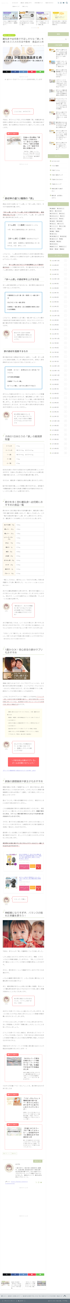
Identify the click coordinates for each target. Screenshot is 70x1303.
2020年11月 (59, 370)
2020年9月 (59, 380)
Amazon (32, 866)
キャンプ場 (63, 226)
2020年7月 (59, 389)
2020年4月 (59, 403)
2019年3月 (59, 453)
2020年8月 (59, 384)
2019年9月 (59, 425)
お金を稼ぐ (60, 221)
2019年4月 (59, 448)
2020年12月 (59, 366)
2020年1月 (59, 416)
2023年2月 (59, 306)
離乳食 (14, 1153)
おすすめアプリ (54, 213)
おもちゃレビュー (54, 216)
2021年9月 (59, 343)
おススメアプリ (54, 218)
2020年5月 (59, 398)
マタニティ (53, 228)
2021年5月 (59, 352)
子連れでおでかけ (49, 2)
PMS (52, 211)
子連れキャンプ (15, 6)
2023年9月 (59, 283)
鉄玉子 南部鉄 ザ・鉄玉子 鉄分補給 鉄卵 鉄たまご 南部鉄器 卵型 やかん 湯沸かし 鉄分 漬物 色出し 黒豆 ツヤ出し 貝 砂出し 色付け (30, 856)
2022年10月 (59, 315)
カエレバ (27, 860)
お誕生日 (53, 221)
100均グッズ (61, 208)
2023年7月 (59, 293)
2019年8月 (59, 430)
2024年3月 (59, 270)
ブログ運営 (55, 166)
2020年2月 (59, 412)
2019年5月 (59, 444)
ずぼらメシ (53, 223)
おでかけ (62, 213)
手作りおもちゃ (54, 244)
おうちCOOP (15, 2)
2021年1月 (59, 361)
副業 (58, 231)
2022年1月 (59, 334)
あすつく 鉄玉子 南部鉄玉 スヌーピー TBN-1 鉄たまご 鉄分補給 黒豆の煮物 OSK (30, 878)
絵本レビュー (63, 246)
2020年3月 (59, 407)
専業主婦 (53, 241)
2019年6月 (59, 439)
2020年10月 (59, 375)
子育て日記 (64, 236)
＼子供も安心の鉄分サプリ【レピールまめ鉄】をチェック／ (23, 761)
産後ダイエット (54, 246)
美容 (52, 249)
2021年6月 (59, 348)
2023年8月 (59, 288)
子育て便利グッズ (39, 2)
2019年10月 (59, 421)
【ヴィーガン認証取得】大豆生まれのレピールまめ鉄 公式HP (19, 770)
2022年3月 (59, 329)
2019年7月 (59, 435)
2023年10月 (59, 279)
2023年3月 (59, 302)
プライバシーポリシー (9, 1301)
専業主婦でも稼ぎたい (57, 190)
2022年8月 (59, 325)
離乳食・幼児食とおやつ (26, 2)
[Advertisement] (23, 93)
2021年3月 (59, 357)
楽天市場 (38, 866)
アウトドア (61, 223)
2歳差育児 (53, 208)
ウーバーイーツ (54, 226)
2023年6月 (59, 297)
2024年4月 (59, 265)
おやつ (63, 216)
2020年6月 (59, 393)
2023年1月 (59, 311)
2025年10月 (59, 260)
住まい (60, 228)
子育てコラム (25, 6)
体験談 (52, 231)
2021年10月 (59, 338)
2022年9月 (59, 320)
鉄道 (57, 249)
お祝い (62, 218)
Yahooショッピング (24, 866)
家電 (62, 239)
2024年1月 (59, 274)
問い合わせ (20, 1301)
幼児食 (59, 241)
